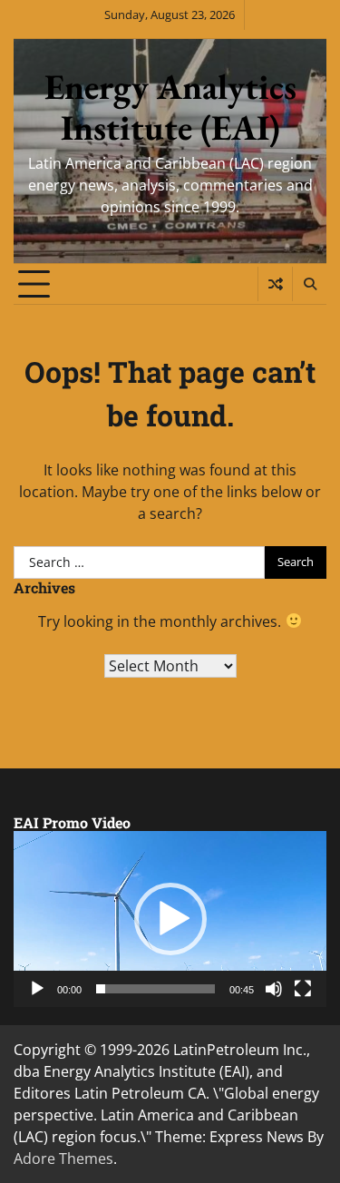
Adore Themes (63, 1158)
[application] (170, 919)
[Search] (309, 284)
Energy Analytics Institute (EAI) (170, 107)
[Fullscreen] (303, 989)
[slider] (155, 988)
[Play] (37, 989)
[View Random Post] (275, 284)
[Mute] (274, 989)
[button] (170, 919)
